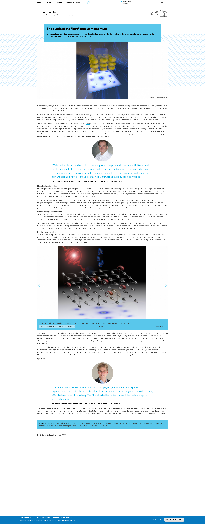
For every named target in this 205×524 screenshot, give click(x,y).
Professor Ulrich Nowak (109, 205)
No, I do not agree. (174, 519)
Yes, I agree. (158, 519)
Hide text (159, 326)
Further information (66, 521)
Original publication (46, 423)
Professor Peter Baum (135, 191)
